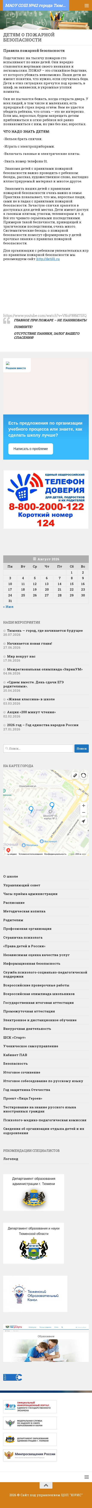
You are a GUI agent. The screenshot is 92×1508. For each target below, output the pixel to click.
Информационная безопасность (31, 963)
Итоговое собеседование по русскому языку (43, 1081)
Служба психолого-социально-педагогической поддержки (45, 974)
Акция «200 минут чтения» (31, 712)
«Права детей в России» (24, 946)
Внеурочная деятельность (27, 1028)
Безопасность (15, 1063)
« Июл (8, 606)
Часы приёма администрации (30, 894)
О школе (10, 876)
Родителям (13, 920)
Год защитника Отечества (26, 1089)
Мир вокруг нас (21, 656)
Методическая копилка (24, 911)
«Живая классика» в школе (31, 699)
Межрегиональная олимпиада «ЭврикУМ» (45, 669)
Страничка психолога (22, 937)
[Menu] (86, 5)
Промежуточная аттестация (29, 1011)
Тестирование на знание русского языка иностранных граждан (39, 1109)
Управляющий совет (21, 885)
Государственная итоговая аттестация (38, 1002)
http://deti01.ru (48, 259)
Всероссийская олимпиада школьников (39, 994)
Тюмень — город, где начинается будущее (45, 630)
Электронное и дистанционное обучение (40, 1020)
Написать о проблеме (30, 449)
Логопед (10, 1159)
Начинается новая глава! (29, 643)
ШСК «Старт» (14, 1037)
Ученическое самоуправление (30, 1046)
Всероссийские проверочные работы (36, 985)
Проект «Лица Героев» (22, 1098)
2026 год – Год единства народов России (43, 725)
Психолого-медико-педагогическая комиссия (44, 1120)
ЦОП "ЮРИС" (72, 1495)
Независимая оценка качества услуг (36, 955)
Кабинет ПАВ (15, 1055)
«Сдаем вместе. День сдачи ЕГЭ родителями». (33, 684)
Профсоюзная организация (27, 928)
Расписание (14, 902)
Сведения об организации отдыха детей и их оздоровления (43, 1130)
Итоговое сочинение (22, 1072)
